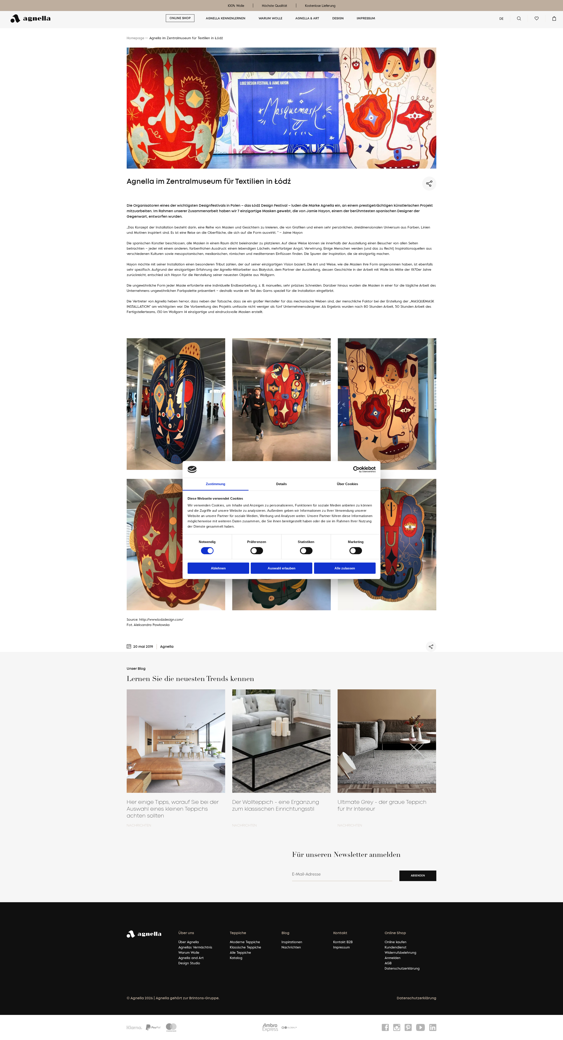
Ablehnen (218, 568)
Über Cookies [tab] (347, 484)
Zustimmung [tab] (215, 484)
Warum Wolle (270, 18)
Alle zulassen (345, 568)
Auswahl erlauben (281, 568)
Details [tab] (281, 484)
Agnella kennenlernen (225, 18)
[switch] (256, 550)
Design (338, 18)
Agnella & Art (307, 18)
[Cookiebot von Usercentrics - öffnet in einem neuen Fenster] (356, 469)
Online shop (180, 18)
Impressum (366, 18)
